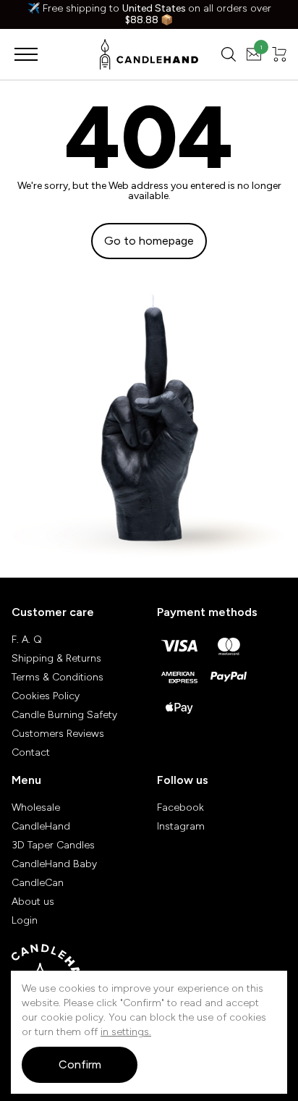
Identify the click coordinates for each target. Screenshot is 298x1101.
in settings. (126, 1032)
